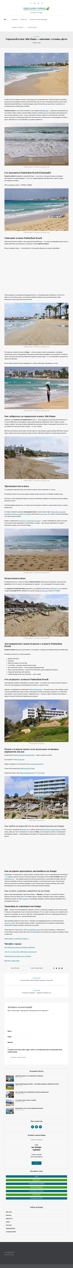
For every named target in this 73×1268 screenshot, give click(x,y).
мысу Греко (43, 514)
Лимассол (9, 1218)
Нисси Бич (45, 591)
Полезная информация (38, 19)
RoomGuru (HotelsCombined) (52, 829)
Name (10, 1031)
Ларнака (8, 1215)
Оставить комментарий (36, 968)
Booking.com (25, 829)
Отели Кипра (32, 27)
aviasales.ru (25, 899)
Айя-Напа (36, 36)
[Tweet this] (56, 968)
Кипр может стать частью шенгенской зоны (29, 1108)
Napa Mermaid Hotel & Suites (26, 768)
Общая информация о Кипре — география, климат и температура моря (37, 1084)
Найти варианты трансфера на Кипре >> (16, 938)
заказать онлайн (9, 923)
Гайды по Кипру (17, 27)
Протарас (9, 1225)
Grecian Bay (21, 759)
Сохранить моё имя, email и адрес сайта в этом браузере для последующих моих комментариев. (35, 1051)
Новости (23, 19)
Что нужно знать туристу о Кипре (25, 1100)
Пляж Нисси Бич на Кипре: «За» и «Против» (17, 956)
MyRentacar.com (9, 879)
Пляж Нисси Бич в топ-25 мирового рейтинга (29, 1076)
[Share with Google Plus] (59, 968)
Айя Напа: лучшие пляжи (11, 961)
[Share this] (54, 968)
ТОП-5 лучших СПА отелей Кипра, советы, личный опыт (32, 1092)
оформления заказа (34, 930)
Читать (36, 1163)
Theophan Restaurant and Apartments (23, 755)
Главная (15, 19)
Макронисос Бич (56, 588)
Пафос (8, 1222)
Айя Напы (46, 110)
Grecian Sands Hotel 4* (37, 764)
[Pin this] (62, 968)
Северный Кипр (10, 1228)
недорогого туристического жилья (30, 521)
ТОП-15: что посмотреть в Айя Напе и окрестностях (20, 952)
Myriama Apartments (36, 689)
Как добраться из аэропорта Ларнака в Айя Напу (19, 947)
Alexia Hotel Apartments (27, 773)
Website (10, 1042)
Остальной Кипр (11, 1231)
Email (10, 1037)
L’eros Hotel (41, 773)
